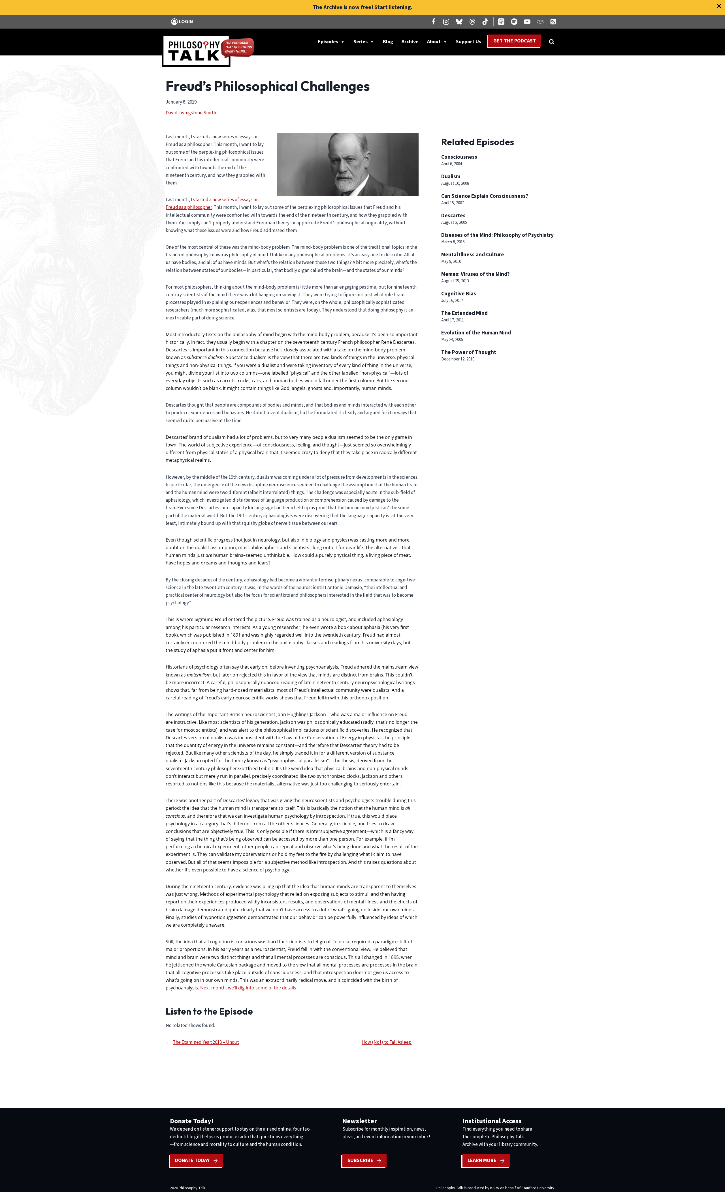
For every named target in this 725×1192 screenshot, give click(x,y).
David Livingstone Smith (191, 112)
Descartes (453, 216)
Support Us (470, 43)
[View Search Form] (552, 42)
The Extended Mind (464, 313)
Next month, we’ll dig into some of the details (248, 988)
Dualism (450, 177)
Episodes (328, 41)
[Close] (719, 5)
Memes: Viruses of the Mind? (475, 274)
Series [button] (360, 41)
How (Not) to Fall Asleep (386, 1042)
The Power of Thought (468, 352)
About (434, 41)
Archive (410, 41)
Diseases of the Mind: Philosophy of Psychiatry (497, 235)
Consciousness (459, 157)
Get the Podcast (514, 40)
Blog (388, 41)
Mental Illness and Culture (472, 255)
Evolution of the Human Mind (476, 333)
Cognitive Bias (458, 294)
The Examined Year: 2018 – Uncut (206, 1042)
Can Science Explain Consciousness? (484, 196)
